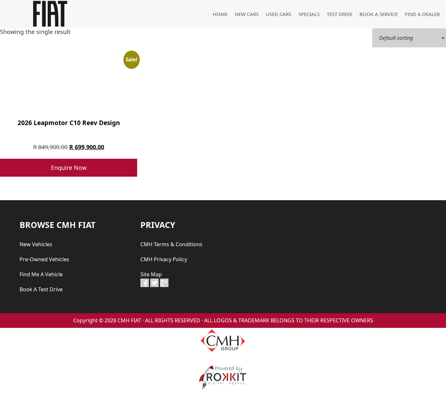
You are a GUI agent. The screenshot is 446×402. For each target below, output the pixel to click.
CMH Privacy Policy (163, 259)
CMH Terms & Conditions (171, 244)
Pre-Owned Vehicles (44, 259)
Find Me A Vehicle (41, 274)
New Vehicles (36, 244)
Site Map (151, 274)
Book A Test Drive (41, 289)
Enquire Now (69, 167)
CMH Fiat (49, 13)
